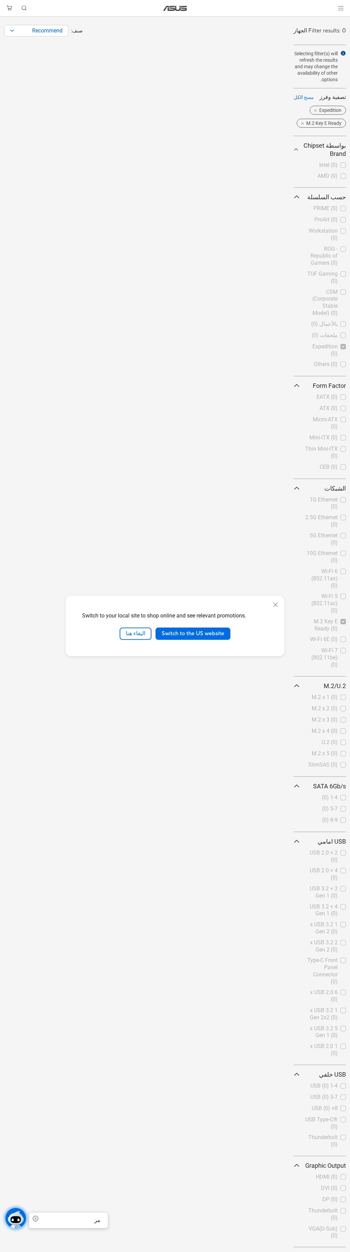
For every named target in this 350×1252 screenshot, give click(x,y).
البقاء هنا (135, 633)
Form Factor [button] (329, 385)
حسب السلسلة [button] (326, 197)
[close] (275, 605)
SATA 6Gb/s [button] (329, 786)
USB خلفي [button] (332, 1074)
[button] (341, 8)
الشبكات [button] (335, 488)
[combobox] (36, 31)
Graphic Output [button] (325, 1165)
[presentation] (12, 31)
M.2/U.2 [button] (335, 685)
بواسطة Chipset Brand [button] (325, 149)
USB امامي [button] (332, 841)
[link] (175, 8)
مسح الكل (304, 97)
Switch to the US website (193, 633)
